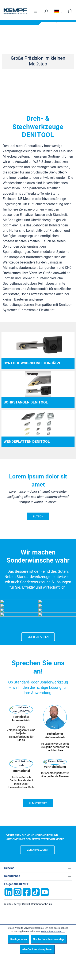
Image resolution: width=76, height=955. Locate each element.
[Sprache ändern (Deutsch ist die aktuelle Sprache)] (58, 12)
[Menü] (35, 10)
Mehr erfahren (38, 636)
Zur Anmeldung (37, 849)
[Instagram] (17, 891)
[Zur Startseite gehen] (15, 11)
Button (38, 516)
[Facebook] (26, 891)
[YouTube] (45, 891)
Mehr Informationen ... (53, 931)
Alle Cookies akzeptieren (37, 949)
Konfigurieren (18, 939)
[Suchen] (46, 10)
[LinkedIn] (8, 891)
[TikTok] (35, 891)
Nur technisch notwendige (48, 939)
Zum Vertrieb (38, 803)
